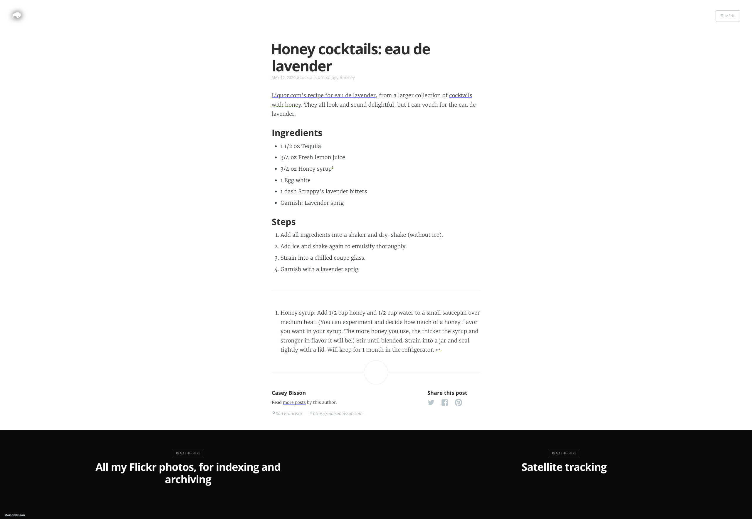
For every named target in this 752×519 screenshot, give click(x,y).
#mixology (328, 77)
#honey (347, 77)
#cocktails (307, 77)
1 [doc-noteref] (332, 167)
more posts (294, 402)
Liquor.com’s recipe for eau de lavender (324, 95)
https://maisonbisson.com (338, 413)
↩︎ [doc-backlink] (438, 349)
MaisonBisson (14, 515)
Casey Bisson (289, 393)
